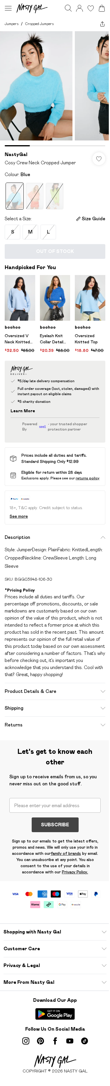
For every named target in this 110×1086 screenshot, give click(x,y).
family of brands (66, 853)
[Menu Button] (8, 8)
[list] (55, 88)
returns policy (87, 478)
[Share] (102, 24)
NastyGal (16, 154)
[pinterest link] (40, 1040)
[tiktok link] (84, 1040)
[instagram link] (25, 1040)
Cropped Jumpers (39, 24)
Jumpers (11, 24)
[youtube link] (69, 1040)
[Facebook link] (55, 1040)
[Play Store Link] (55, 1014)
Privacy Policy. (75, 872)
